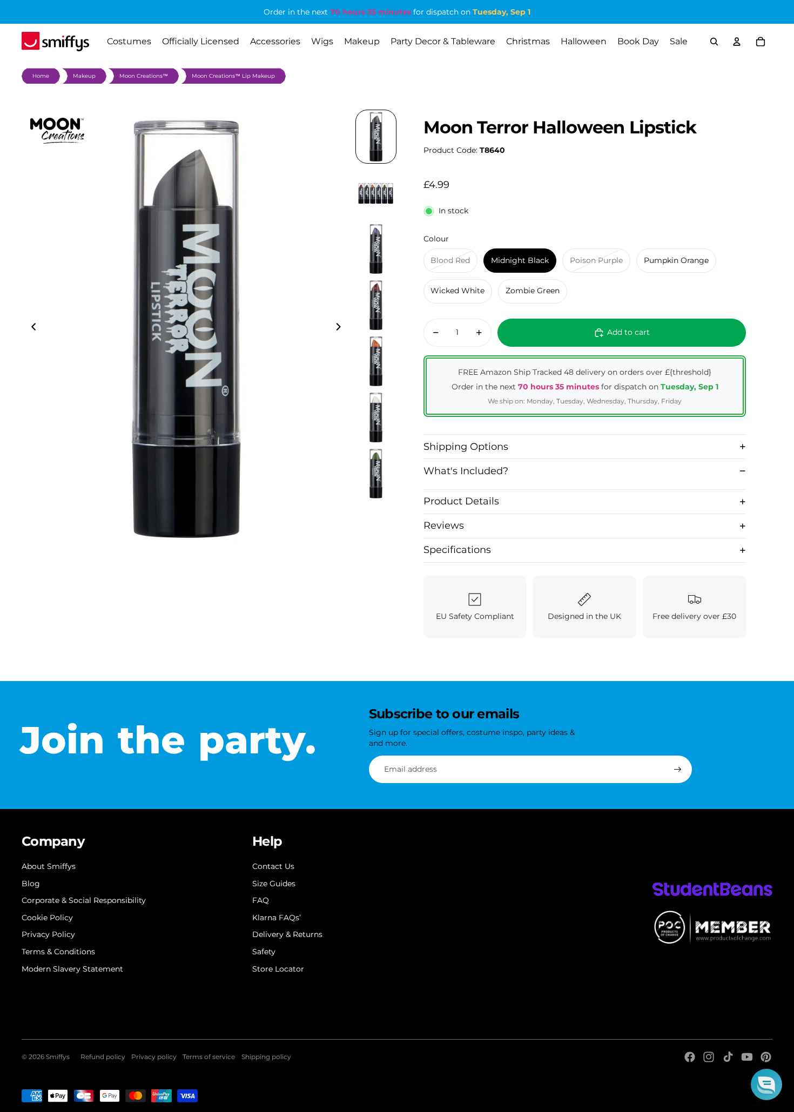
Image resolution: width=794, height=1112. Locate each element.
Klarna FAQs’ (276, 917)
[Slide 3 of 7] (375, 249)
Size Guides (273, 883)
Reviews (443, 525)
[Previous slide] (30, 328)
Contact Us (273, 866)
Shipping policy (266, 1057)
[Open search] (714, 41)
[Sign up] (678, 769)
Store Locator (278, 969)
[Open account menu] (737, 41)
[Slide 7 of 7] (375, 474)
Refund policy (102, 1057)
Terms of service (209, 1057)
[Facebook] (689, 1056)
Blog (31, 883)
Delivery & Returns (287, 934)
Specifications (457, 550)
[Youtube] (747, 1056)
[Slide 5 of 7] (375, 361)
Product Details (461, 501)
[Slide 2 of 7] (375, 193)
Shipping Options (465, 447)
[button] (766, 1084)
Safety (263, 951)
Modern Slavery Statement (72, 969)
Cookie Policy (47, 917)
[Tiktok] (728, 1056)
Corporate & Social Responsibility (84, 900)
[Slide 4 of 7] (375, 305)
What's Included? (465, 471)
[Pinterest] (765, 1056)
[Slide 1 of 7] (375, 137)
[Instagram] (708, 1056)
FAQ (260, 900)
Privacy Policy (48, 934)
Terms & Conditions (58, 951)
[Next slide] (342, 328)
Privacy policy (154, 1057)
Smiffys (58, 1057)
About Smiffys (49, 866)
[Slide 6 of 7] (375, 417)
